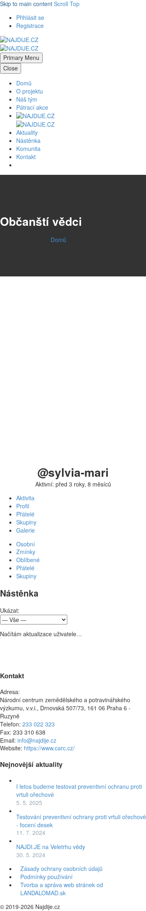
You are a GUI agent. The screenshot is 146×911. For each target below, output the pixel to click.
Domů (24, 83)
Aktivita (25, 498)
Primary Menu (21, 57)
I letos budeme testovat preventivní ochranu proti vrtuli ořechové (79, 790)
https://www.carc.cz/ (49, 748)
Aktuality (27, 132)
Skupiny (26, 522)
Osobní (25, 544)
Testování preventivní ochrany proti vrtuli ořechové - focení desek (81, 821)
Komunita (28, 148)
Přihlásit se (30, 17)
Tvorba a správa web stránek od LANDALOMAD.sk (61, 889)
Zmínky (25, 552)
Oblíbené (28, 560)
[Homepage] (19, 43)
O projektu (29, 91)
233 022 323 (38, 724)
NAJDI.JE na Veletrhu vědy (50, 847)
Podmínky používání (46, 877)
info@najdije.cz (36, 740)
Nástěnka (28, 140)
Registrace (30, 25)
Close (10, 68)
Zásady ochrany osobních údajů (61, 868)
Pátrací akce (32, 107)
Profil (22, 506)
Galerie (25, 530)
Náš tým (26, 99)
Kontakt (26, 157)
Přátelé (25, 514)
